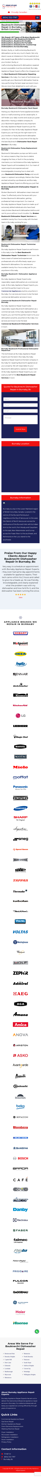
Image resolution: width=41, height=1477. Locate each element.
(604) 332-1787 (9, 1457)
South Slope (27, 1362)
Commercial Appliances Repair (12, 1419)
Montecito (27, 1353)
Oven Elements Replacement (12, 1426)
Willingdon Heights (30, 1374)
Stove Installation (7, 1439)
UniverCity (27, 1368)
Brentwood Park (10, 1353)
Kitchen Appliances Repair (11, 1424)
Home (3, 21)
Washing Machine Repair (10, 1429)
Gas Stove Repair (7, 1421)
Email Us (7, 1454)
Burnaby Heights (10, 1356)
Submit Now (20, 429)
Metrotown (8, 1377)
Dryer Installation (7, 1432)
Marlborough (9, 1371)
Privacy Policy (6, 1442)
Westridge (27, 1371)
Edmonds (7, 1365)
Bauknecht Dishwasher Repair (14, 21)
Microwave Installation (9, 1435)
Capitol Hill (8, 1359)
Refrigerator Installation (9, 1437)
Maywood (8, 1374)
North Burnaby (28, 1356)
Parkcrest (26, 1359)
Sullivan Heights (29, 1365)
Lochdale (7, 1368)
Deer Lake (8, 1362)
